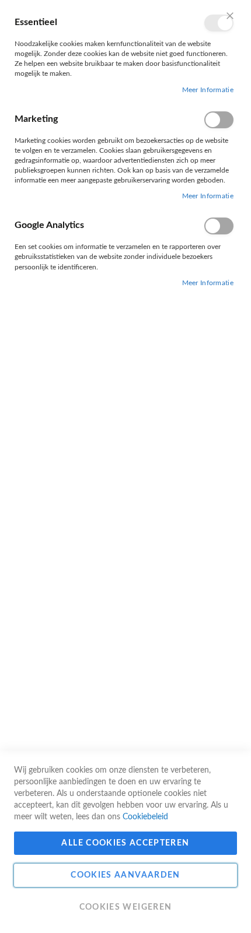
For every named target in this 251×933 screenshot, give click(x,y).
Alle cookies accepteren (125, 843)
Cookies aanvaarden (125, 875)
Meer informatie (208, 89)
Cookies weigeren (125, 907)
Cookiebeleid (145, 817)
